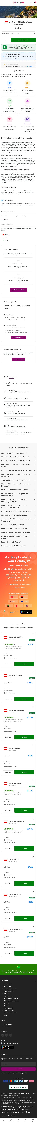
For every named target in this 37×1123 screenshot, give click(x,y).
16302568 (21, 1100)
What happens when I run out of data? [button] (15, 480)
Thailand (25, 601)
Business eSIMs (8, 984)
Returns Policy (5, 1112)
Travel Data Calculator (10, 989)
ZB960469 (4, 1103)
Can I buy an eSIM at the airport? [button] (13, 546)
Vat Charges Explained (10, 1013)
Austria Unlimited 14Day (16, 821)
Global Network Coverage (11, 998)
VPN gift (32, 640)
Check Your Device (19, 337)
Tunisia (19, 605)
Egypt (25, 596)
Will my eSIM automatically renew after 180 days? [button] (16, 485)
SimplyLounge (8, 1027)
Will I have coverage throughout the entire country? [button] (14, 495)
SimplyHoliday (8, 1024)
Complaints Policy (29, 1107)
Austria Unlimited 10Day (16, 783)
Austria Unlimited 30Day (16, 710)
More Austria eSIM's (19, 289)
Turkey (15, 596)
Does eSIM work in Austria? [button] (11, 542)
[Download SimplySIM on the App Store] (12, 611)
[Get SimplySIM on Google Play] (26, 612)
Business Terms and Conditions (18, 1112)
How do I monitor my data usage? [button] (14, 515)
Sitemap (30, 1112)
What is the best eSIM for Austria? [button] (14, 529)
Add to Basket (23, 40)
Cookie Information (27, 1106)
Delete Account (8, 1008)
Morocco (14, 601)
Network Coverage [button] (10, 658)
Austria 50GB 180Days (16, 929)
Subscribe (18, 1069)
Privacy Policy (22, 1073)
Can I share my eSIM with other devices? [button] (16, 470)
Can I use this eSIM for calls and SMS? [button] (15, 461)
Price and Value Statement (8, 1109)
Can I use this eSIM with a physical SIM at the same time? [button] (16, 520)
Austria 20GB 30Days (15, 675)
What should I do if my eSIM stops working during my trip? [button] (14, 506)
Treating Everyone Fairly (23, 1109)
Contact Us (7, 1006)
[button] (2, 3)
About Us (6, 1003)
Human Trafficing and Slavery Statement (12, 1107)
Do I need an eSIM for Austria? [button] (12, 525)
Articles (6, 1015)
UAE (10, 605)
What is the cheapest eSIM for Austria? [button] (15, 532)
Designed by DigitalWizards (8, 1116)
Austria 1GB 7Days (14, 748)
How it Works (7, 986)
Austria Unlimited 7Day (16, 637)
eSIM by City (7, 993)
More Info (8, 664)
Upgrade (16, 58)
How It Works (20, 359)
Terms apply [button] (30, 66)
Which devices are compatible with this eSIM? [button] (16, 466)
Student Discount (8, 991)
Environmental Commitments (9, 1111)
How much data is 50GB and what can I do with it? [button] (16, 475)
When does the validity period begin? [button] (15, 457)
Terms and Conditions (7, 1106)
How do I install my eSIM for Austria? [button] (14, 453)
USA (29, 605)
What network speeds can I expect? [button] (14, 490)
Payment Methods (9, 1010)
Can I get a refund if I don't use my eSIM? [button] (16, 511)
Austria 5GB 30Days (15, 894)
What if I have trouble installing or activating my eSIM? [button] (14, 501)
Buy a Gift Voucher (9, 996)
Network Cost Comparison (11, 1001)
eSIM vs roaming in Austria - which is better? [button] (15, 537)
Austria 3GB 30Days (15, 859)
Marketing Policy (22, 1111)
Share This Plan (19, 71)
